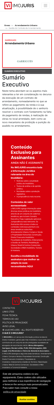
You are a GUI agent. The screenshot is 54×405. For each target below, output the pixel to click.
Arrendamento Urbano (26, 25)
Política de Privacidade (15, 322)
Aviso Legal (8, 326)
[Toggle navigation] (45, 5)
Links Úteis (8, 312)
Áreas (7, 25)
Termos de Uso (10, 319)
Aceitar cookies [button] (27, 399)
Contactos (8, 308)
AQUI (30, 266)
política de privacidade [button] (14, 392)
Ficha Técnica (9, 315)
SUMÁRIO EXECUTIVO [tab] (14, 71)
